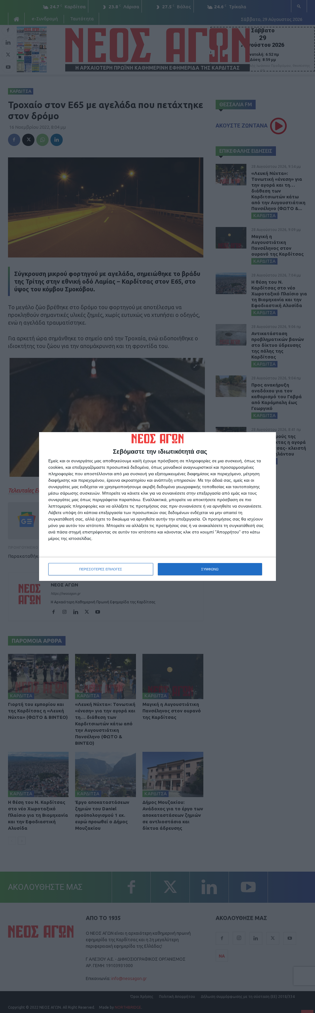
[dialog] (157, 506)
